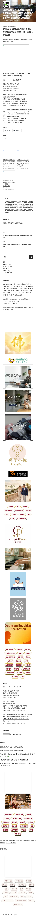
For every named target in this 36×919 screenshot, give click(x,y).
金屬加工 (4, 885)
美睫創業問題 (10, 210)
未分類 (6, 198)
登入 (11, 223)
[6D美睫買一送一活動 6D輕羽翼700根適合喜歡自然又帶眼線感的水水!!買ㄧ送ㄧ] (23, 153)
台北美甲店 (20, 204)
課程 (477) (6, 268)
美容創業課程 (24, 826)
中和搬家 (28, 814)
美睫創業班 (16, 210)
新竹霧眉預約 (24, 840)
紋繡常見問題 (9, 665)
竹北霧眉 (16, 840)
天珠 (29, 514)
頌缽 (32, 826)
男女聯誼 (19, 649)
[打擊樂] (18, 360)
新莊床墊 (12, 885)
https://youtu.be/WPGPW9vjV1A (17, 118)
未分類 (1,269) (7, 264)
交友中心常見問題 (10, 653)
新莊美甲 (10, 661)
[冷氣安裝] (18, 584)
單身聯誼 (28, 510)
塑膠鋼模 (8, 669)
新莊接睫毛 (19, 665)
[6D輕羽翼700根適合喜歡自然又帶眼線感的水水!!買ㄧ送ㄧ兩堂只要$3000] (9, 153)
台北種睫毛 (24, 203)
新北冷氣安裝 (22, 885)
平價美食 (28, 673)
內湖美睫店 (24, 201)
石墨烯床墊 (6, 822)
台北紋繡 (10, 204)
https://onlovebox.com (13, 116)
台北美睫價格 (10, 206)
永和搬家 (22, 822)
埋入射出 (11, 506)
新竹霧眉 (2, 840)
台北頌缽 (13, 843)
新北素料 (29, 896)
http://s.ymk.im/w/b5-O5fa (15, 122)
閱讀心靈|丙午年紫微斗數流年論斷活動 (11, 747)
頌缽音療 (20, 657)
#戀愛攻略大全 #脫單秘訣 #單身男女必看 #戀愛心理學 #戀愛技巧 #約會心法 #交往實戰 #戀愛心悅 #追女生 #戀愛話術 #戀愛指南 (18, 14)
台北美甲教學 (26, 204)
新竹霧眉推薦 (32, 840)
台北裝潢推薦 (26, 669)
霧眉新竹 (11, 840)
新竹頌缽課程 (8, 814)
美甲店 (26, 661)
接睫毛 (27, 206)
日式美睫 (17, 209)
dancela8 (13, 26)
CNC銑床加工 (19, 881)
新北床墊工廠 (14, 896)
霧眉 (7, 840)
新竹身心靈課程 (16, 818)
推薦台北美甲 (13, 207)
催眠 (22, 677)
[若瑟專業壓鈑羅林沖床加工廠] (18, 474)
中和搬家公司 (28, 818)
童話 (7, 514)
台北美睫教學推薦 (15, 734)
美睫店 (28, 657)
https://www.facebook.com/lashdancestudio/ (19, 109)
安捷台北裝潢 (19, 510)
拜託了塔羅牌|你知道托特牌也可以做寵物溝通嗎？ (14, 760)
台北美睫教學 (22, 206)
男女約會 (28, 653)
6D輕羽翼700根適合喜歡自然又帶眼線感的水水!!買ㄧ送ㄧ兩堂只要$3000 (9, 162)
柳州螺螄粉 (15, 677)
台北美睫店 (16, 206)
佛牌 (21, 889)
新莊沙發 (31, 885)
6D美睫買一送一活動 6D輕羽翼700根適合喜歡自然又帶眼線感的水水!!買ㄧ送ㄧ (23, 162)
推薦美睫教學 (19, 207)
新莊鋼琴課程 (9, 649)
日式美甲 (13, 209)
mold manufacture (8, 900)
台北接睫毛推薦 (10, 203)
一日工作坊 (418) (7, 273)
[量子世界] (18, 633)
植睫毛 (21, 209)
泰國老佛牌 (22, 892)
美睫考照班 (28, 210)
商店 (18, 506)
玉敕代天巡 (18, 834)
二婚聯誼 (13, 514)
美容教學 (14, 822)
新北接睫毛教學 (26, 207)
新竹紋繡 (2, 843)
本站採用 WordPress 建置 (10, 915)
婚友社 (12, 518)
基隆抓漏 (5, 830)
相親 (22, 896)
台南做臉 (14, 826)
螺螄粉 (31, 830)
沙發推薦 (28, 665)
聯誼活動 (27, 649)
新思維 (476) (6, 271)
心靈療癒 (25, 506)
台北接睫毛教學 (18, 203)
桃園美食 (30, 822)
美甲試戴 (23, 830)
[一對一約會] (18, 377)
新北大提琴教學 (10, 673)
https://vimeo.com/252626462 (16, 120)
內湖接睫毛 (7, 201)
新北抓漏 (5, 892)
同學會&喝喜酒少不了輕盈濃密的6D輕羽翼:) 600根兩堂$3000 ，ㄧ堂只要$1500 (9, 183)
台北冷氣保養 (19, 814)
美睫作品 (18, 661)
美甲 (5, 896)
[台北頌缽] (18, 609)
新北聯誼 (19, 673)
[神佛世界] (18, 343)
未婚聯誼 (22, 514)
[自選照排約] (18, 401)
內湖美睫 (19, 201)
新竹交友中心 (18, 904)
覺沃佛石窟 (14, 830)
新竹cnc (31, 900)
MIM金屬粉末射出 (21, 900)
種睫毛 (25, 209)
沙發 (6, 889)
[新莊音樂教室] (18, 559)
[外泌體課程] (18, 802)
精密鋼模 (16, 669)
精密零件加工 (8, 881)
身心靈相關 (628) (7, 266)
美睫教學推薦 (22, 210)
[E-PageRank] (6, 734)
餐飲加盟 (6, 818)
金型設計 (28, 889)
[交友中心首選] (18, 535)
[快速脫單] (18, 491)
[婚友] (18, 455)
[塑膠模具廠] (18, 427)
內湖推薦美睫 (14, 201)
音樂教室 (28, 881)
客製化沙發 (6, 826)
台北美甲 (15, 204)
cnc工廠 (14, 892)
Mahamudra (8, 510)
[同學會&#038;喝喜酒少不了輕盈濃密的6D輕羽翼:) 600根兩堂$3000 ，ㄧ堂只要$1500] (9, 174)
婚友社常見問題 (21, 518)
